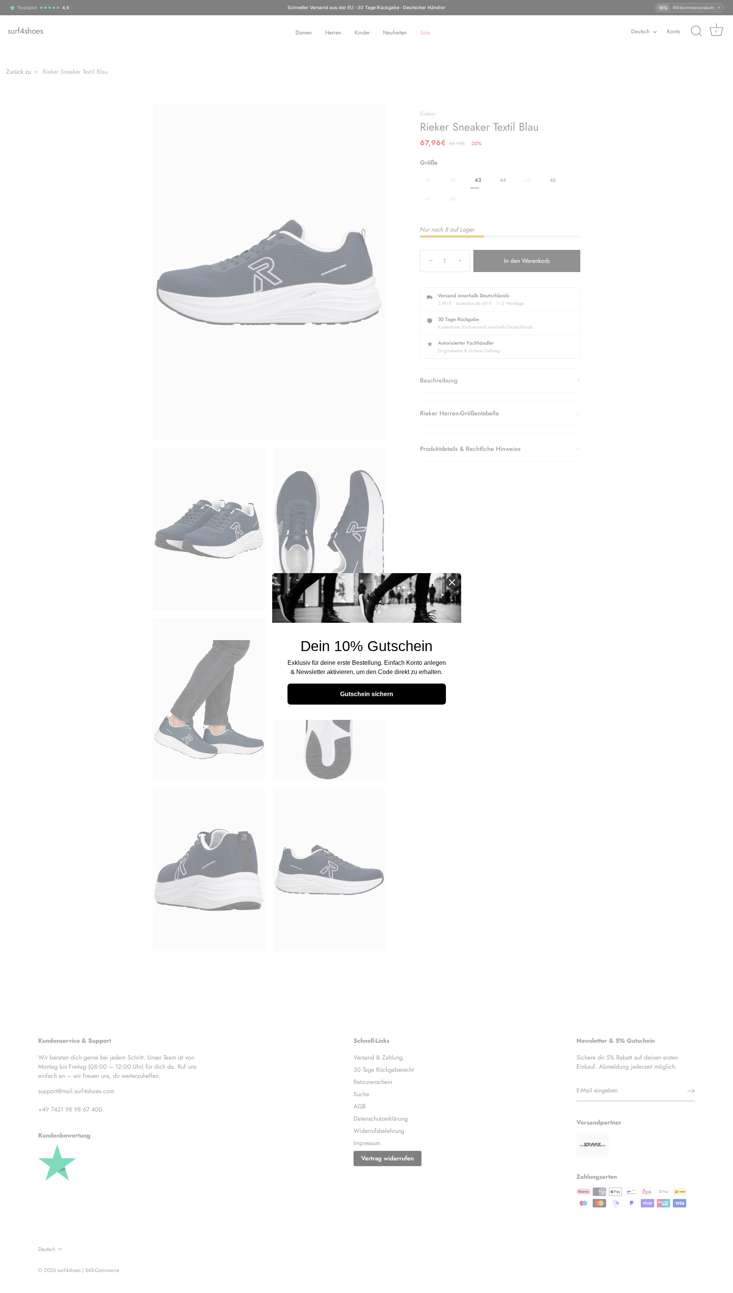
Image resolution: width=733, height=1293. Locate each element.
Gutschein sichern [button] (366, 694)
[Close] (452, 582)
